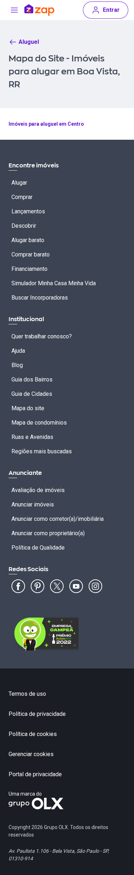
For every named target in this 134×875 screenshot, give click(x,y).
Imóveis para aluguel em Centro (46, 124)
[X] (57, 586)
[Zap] (39, 10)
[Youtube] (76, 586)
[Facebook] (18, 586)
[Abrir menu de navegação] (14, 10)
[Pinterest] (37, 586)
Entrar (111, 9)
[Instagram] (95, 586)
